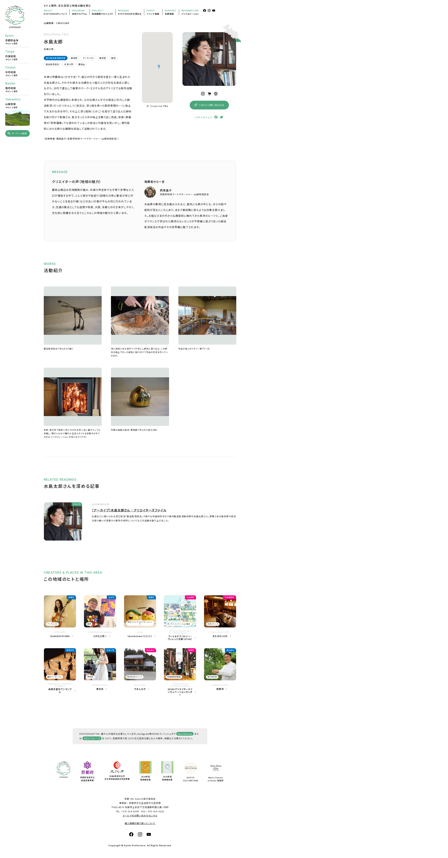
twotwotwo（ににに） (140, 636)
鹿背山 (81, 64)
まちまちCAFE (219, 636)
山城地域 (49, 23)
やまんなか (140, 689)
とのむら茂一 (100, 636)
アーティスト (88, 57)
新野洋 (220, 689)
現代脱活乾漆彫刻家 (56, 57)
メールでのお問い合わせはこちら (140, 815)
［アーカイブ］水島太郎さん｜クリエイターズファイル (129, 510)
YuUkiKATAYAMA (60, 636)
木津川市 (68, 64)
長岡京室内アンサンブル (60, 690)
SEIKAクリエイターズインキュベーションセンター (180, 692)
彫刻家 (102, 57)
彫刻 (113, 57)
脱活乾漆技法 (52, 64)
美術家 (74, 57)
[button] (158, 67)
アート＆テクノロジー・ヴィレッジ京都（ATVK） (180, 637)
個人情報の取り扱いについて (140, 823)
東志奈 (100, 689)
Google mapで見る (159, 106)
